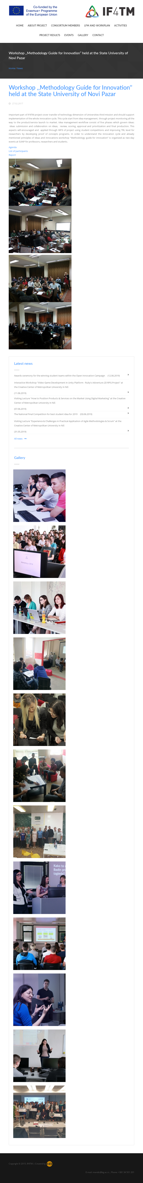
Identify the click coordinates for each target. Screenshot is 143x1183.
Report (12, 154)
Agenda (13, 147)
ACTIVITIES (120, 26)
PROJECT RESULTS (49, 35)
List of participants (18, 151)
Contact (98, 35)
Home (20, 26)
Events (69, 35)
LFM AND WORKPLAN (97, 26)
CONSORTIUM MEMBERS (65, 26)
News (20, 68)
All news (18, 438)
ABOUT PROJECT (37, 26)
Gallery (83, 35)
